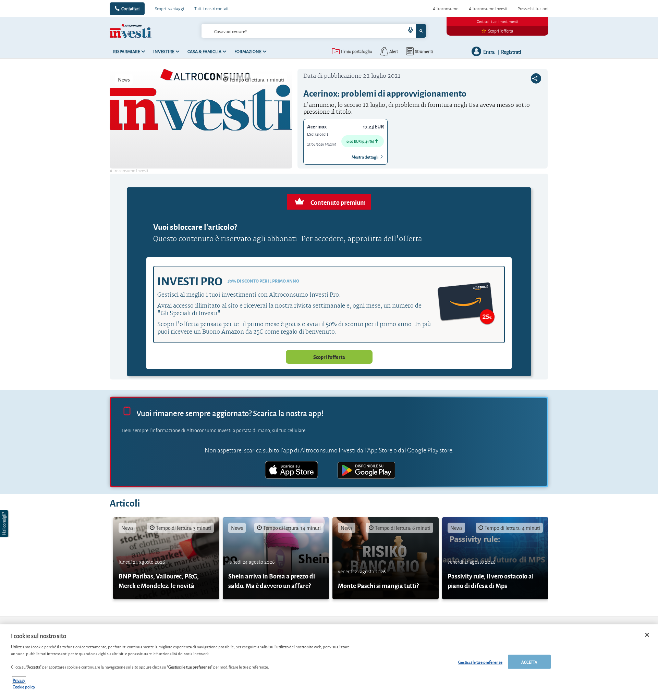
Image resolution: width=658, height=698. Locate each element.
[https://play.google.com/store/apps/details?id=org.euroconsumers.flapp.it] (366, 471)
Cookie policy (24, 686)
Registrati (511, 51)
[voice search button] (408, 31)
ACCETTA (529, 661)
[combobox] (314, 31)
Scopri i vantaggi (169, 8)
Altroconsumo (446, 8)
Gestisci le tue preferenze (480, 661)
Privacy (19, 680)
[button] (5, 523)
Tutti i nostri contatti (212, 8)
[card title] (166, 558)
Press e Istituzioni (532, 8)
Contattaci (130, 8)
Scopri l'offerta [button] (329, 357)
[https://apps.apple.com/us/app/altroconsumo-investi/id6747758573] (291, 471)
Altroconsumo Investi (488, 8)
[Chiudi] (647, 634)
